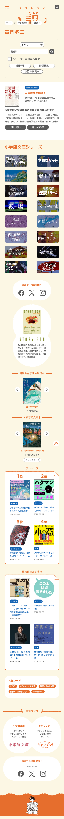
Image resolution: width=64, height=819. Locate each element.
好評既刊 (44, 65)
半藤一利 (32, 97)
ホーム (8, 23)
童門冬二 (51, 97)
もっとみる (30, 460)
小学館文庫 (22, 23)
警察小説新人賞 (47, 686)
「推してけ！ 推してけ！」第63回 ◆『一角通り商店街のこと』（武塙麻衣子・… (20, 610)
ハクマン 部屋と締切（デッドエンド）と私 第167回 (44, 509)
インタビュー (16, 549)
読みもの (14, 503)
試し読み (16, 127)
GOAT (13, 686)
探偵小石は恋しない (19, 691)
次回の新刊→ (32, 71)
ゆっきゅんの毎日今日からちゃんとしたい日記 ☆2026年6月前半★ (20, 509)
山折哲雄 (41, 97)
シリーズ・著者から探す (26, 59)
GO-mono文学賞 (27, 686)
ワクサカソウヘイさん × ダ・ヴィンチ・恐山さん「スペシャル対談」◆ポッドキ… (44, 554)
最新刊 (20, 65)
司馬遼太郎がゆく (32, 88)
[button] (17, 389)
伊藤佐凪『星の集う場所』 (44, 607)
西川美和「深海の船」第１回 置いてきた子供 (44, 655)
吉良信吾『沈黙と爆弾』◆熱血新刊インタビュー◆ (20, 655)
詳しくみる (38, 127)
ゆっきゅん (38, 691)
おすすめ (14, 601)
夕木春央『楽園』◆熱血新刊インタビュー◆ (20, 555)
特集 (36, 548)
